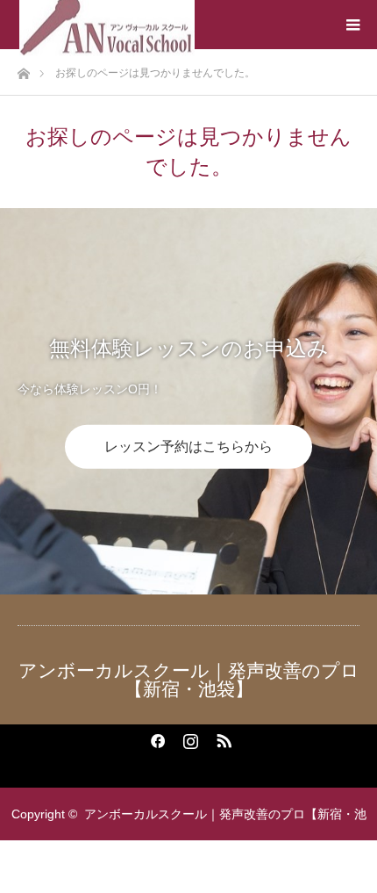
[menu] (352, 24)
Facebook (155, 737)
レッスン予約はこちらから (188, 446)
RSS (222, 737)
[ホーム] (23, 69)
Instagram (188, 737)
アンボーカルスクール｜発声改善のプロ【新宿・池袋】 (188, 679)
